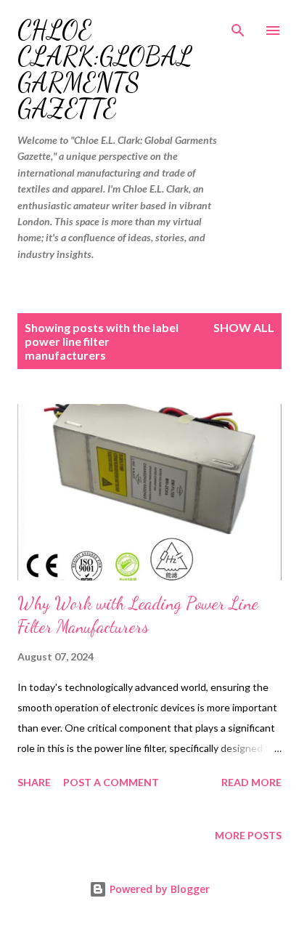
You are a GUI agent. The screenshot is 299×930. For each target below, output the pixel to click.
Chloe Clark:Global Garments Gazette (104, 69)
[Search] (238, 26)
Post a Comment (111, 782)
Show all (243, 327)
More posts (248, 835)
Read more (251, 782)
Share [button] (34, 782)
